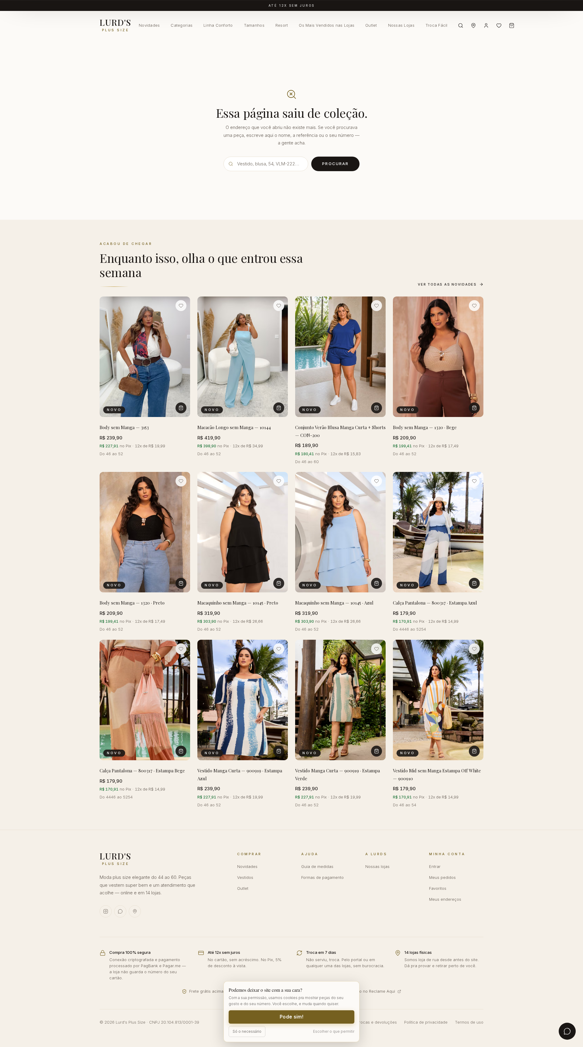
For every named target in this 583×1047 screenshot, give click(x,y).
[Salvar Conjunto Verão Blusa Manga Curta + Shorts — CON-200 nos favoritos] (376, 305)
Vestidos (245, 877)
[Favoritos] (499, 25)
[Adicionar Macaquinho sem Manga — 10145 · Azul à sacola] (376, 583)
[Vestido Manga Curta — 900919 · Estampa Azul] (242, 700)
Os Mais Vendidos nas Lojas (326, 25)
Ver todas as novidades (447, 284)
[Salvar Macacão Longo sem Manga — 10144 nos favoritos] (278, 305)
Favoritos (437, 888)
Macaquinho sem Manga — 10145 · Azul (334, 603)
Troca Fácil (436, 25)
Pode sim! (291, 1017)
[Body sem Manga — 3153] (145, 356)
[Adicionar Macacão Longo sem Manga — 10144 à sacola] (278, 407)
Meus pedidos (442, 877)
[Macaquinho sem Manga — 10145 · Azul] (340, 532)
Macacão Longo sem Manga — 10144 (234, 427)
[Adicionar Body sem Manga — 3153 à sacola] (181, 407)
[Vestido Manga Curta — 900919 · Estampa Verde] (340, 700)
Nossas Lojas (401, 25)
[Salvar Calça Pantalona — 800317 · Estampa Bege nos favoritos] (181, 648)
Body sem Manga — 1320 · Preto (132, 603)
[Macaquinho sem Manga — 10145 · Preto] (242, 532)
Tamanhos (254, 25)
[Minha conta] (486, 25)
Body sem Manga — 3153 (124, 427)
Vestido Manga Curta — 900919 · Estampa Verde (337, 774)
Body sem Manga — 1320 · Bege (425, 427)
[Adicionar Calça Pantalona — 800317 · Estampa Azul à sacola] (474, 583)
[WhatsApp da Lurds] (120, 911)
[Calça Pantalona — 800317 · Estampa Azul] (438, 532)
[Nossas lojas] (473, 25)
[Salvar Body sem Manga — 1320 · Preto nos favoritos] (181, 481)
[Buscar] (460, 25)
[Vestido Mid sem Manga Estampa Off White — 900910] (438, 700)
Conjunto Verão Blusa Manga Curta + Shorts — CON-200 (340, 431)
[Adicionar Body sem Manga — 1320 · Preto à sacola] (181, 583)
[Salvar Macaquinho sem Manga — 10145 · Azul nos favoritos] (376, 481)
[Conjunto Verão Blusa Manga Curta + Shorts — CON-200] (340, 356)
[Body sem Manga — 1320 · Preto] (145, 532)
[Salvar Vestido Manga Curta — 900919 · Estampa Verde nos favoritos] (376, 648)
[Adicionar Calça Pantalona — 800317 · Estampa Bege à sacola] (181, 751)
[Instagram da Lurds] (106, 911)
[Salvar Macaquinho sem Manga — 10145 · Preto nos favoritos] (278, 481)
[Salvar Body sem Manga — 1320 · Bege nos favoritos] (474, 305)
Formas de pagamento (322, 877)
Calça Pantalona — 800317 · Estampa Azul (435, 603)
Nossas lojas (377, 866)
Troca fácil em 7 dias (291, 7)
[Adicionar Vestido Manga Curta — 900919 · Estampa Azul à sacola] (278, 751)
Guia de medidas (317, 866)
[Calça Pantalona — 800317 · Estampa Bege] (145, 700)
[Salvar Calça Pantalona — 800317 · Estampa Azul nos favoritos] (474, 481)
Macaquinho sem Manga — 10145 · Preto (237, 603)
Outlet (371, 25)
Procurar (335, 163)
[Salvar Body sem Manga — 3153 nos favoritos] (181, 305)
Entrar (435, 866)
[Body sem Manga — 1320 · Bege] (438, 356)
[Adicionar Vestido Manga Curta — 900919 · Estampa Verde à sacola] (376, 751)
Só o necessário (247, 1031)
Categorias (182, 25)
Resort (281, 25)
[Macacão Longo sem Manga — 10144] (242, 356)
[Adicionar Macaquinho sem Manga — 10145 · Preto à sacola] (278, 583)
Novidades (149, 25)
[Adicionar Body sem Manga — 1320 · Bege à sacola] (474, 407)
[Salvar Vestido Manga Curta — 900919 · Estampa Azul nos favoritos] (278, 648)
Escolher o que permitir (333, 1031)
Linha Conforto (218, 25)
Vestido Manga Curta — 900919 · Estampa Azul (239, 774)
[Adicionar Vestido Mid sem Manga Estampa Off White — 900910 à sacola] (474, 751)
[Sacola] (511, 25)
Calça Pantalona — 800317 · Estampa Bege (142, 770)
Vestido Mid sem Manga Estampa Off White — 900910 (437, 774)
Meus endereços (445, 899)
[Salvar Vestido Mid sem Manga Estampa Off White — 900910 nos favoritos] (474, 648)
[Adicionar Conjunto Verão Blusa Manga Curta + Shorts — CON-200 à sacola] (376, 407)
